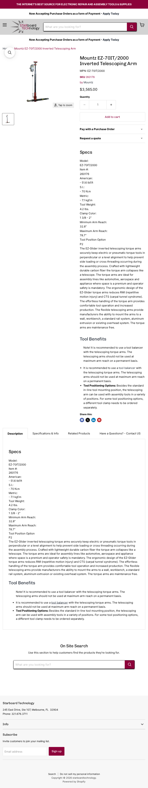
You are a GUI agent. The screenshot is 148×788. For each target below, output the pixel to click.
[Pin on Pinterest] (99, 420)
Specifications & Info (45, 433)
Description (15, 433)
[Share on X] (88, 420)
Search (52, 774)
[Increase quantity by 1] (111, 104)
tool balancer (127, 368)
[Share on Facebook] (82, 420)
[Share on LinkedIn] (93, 420)
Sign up (57, 751)
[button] (10, 52)
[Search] (132, 27)
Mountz (88, 82)
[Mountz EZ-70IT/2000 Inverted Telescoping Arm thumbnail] (8, 119)
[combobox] (85, 27)
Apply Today (111, 13)
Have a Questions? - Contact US (120, 433)
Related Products (79, 433)
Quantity (85, 97)
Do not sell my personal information (80, 774)
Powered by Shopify (74, 781)
